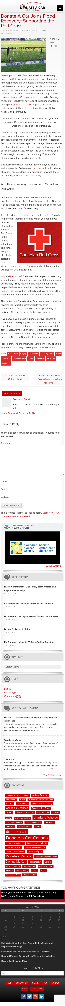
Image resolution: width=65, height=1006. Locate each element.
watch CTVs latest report (26, 104)
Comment (6, 443)
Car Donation (43, 813)
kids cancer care (29, 866)
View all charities (53, 565)
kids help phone (45, 866)
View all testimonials (52, 775)
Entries (10, 692)
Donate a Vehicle (19, 856)
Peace (34, 871)
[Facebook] (23, 998)
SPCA (43, 871)
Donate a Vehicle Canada (46, 857)
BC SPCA (9, 804)
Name (4, 481)
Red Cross (15, 276)
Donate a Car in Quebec (15, 852)
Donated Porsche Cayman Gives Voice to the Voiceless (31, 616)
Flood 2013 (6, 358)
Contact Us (37, 989)
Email (4, 489)
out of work (38, 168)
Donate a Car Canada (27, 838)
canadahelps (22, 804)
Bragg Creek (13, 354)
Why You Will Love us (25, 708)
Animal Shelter (11, 800)
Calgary (23, 354)
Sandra (12, 30)
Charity (35, 983)
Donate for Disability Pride (17, 629)
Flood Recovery (19, 358)
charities (56, 813)
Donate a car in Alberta (37, 843)
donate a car (16, 832)
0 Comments (10, 33)
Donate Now (22, 983)
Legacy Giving (22, 871)
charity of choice (46, 817)
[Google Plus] (35, 998)
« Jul (3, 937)
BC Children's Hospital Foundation (41, 800)
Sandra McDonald (22, 399)
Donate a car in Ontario (35, 848)
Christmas (49, 822)
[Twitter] (29, 998)
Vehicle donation (30, 875)
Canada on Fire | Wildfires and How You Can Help (28, 604)
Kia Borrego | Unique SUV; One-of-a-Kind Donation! (29, 642)
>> (52, 730)
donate (37, 826)
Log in (7, 689)
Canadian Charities (17, 808)
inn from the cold (13, 866)
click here (23, 333)
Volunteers (6, 363)
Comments (12, 696)
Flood (58, 354)
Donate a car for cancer (14, 843)
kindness (9, 871)
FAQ (45, 983)
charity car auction (22, 818)
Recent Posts (20, 577)
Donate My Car (16, 861)
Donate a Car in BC (13, 848)
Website (5, 497)
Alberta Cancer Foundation (17, 796)
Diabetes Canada (24, 826)
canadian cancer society (42, 804)
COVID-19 (10, 827)
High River (40, 358)
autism (22, 800)
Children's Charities (14, 822)
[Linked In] (41, 998)
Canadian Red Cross (40, 808)
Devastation (33, 354)
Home (8, 983)
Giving (30, 358)
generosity (35, 862)
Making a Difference (38, 30)
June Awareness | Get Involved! (17, 377)
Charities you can (23, 526)
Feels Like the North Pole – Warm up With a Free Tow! (50, 379)
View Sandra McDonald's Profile (18, 413)
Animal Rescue (40, 795)
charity (8, 818)
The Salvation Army (13, 875)
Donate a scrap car (35, 852)
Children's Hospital (33, 822)
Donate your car (47, 354)
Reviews (55, 983)
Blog (24, 989)
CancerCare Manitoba (25, 813)
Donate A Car (32, 6)
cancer (9, 813)
